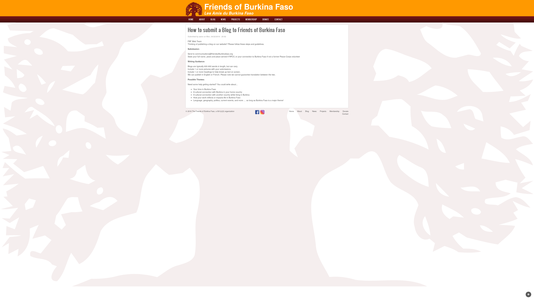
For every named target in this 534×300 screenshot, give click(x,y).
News (223, 19)
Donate (265, 19)
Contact (279, 19)
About (202, 19)
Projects (235, 19)
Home (190, 19)
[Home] (194, 9)
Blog (213, 19)
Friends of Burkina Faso (248, 6)
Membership (251, 19)
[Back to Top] (528, 294)
